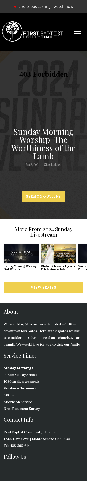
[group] (21, 259)
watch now (63, 6)
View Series (43, 287)
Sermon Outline (43, 196)
